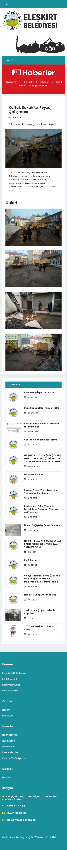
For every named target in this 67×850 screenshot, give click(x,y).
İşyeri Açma (8, 740)
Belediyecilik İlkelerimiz (14, 673)
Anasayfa (11, 82)
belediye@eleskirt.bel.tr (22, 820)
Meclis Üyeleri (9, 678)
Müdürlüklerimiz (10, 690)
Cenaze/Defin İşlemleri (14, 758)
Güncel (28, 82)
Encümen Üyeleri (11, 684)
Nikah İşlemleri (10, 734)
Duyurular (7, 715)
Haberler (44, 82)
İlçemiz (6, 777)
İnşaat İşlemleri (10, 752)
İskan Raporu (9, 746)
